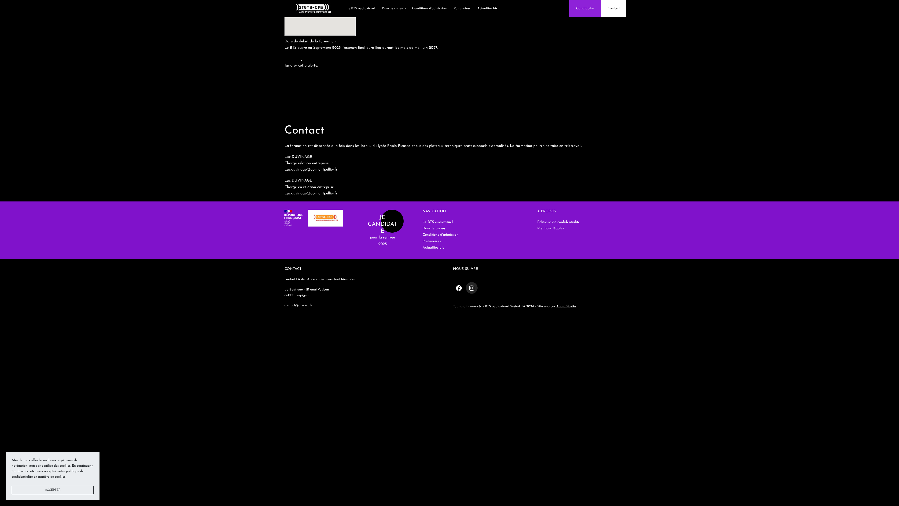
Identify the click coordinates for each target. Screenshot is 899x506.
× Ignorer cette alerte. (301, 62)
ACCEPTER (53, 489)
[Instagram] (472, 288)
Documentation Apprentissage (309, 97)
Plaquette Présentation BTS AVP (311, 116)
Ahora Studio (566, 306)
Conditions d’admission (303, 78)
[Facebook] (459, 288)
